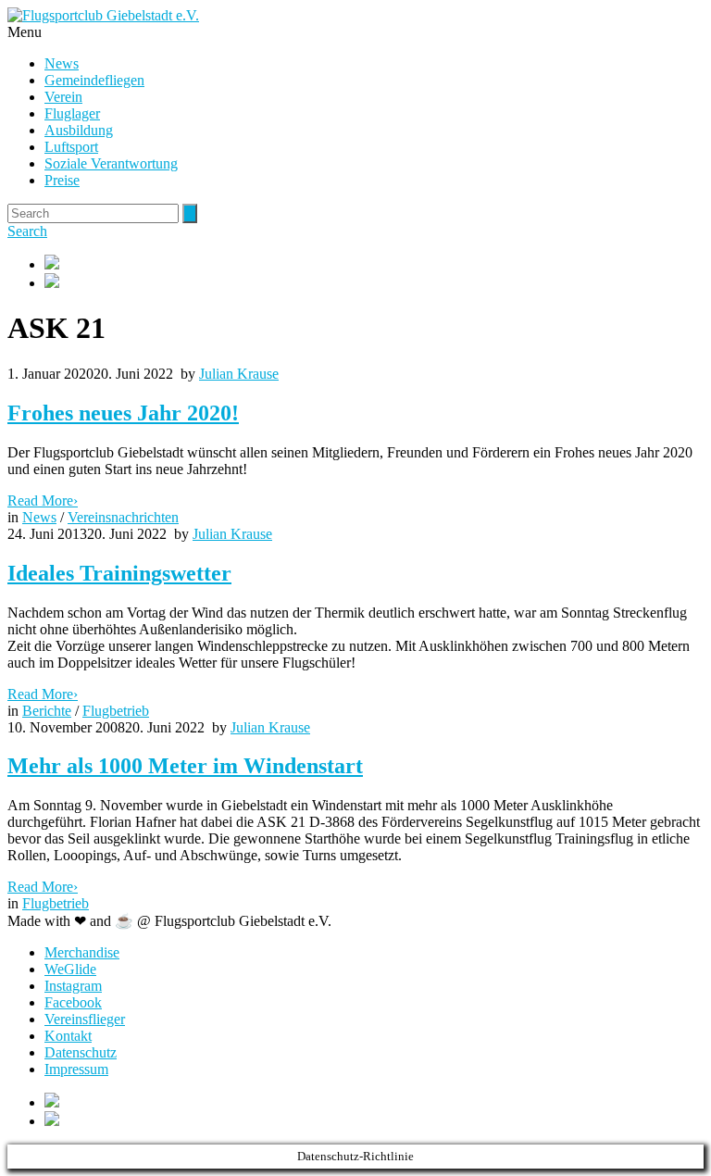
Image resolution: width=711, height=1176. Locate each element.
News (61, 63)
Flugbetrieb (115, 711)
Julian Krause (239, 374)
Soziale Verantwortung (111, 163)
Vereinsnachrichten (123, 517)
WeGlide (70, 969)
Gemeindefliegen (94, 80)
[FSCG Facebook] (374, 264)
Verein (63, 97)
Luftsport (71, 147)
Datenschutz (80, 1052)
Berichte (46, 711)
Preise (62, 180)
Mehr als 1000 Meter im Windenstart (185, 766)
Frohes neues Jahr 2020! (123, 413)
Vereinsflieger (84, 1019)
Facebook (73, 1002)
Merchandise (81, 952)
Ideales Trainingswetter (119, 573)
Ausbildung (78, 130)
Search (27, 231)
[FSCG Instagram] (374, 282)
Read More (42, 500)
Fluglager (72, 113)
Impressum (76, 1069)
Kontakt (68, 1036)
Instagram (73, 986)
